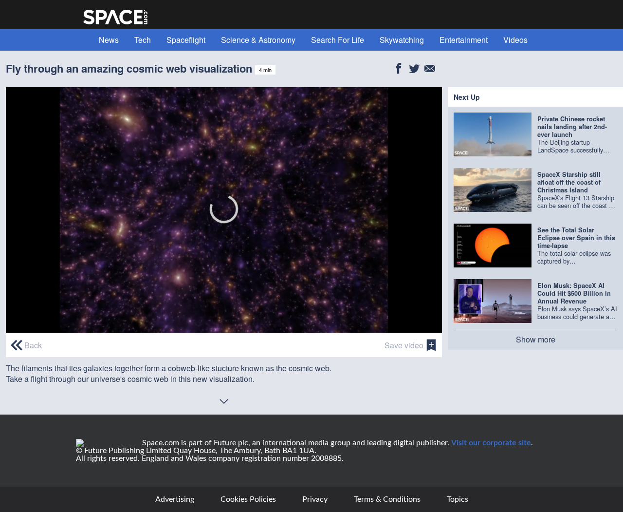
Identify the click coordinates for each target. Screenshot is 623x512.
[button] (223, 209)
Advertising (174, 499)
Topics (457, 499)
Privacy (315, 499)
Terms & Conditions (387, 499)
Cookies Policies (248, 499)
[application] (224, 210)
